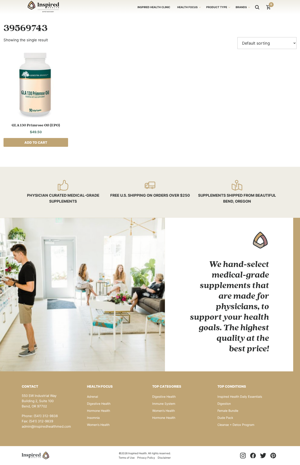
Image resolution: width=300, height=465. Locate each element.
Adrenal (92, 396)
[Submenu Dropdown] (200, 7)
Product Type (216, 7)
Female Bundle (227, 410)
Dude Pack (225, 418)
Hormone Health (98, 410)
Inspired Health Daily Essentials (239, 396)
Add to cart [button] (35, 142)
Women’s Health (98, 425)
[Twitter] (263, 455)
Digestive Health (98, 403)
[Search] (257, 7)
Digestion (224, 403)
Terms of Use (127, 457)
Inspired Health (43, 7)
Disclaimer (164, 457)
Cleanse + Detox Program (235, 425)
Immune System (163, 403)
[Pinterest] (273, 455)
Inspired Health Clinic (153, 7)
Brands (241, 7)
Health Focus (187, 7)
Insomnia (93, 418)
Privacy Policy (146, 457)
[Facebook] (253, 455)
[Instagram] (243, 455)
